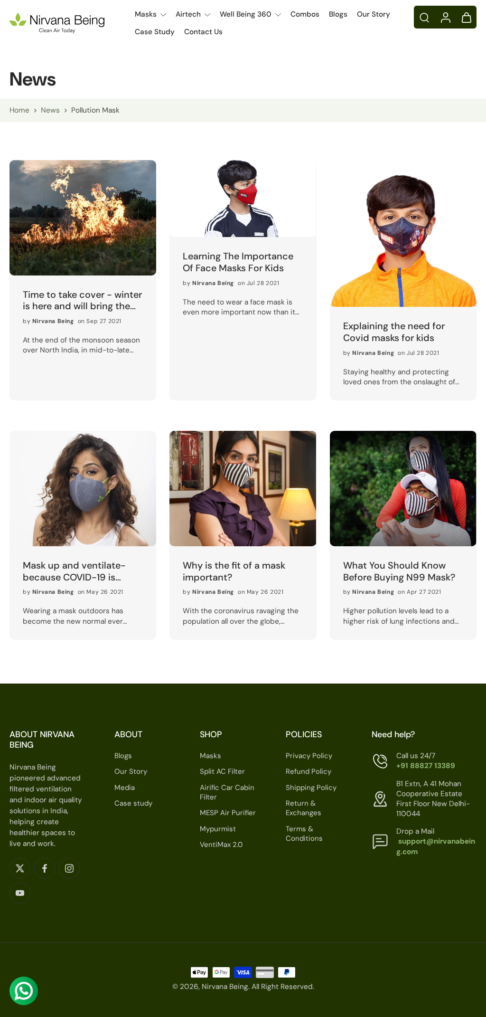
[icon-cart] (466, 17)
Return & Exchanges (303, 808)
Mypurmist (218, 829)
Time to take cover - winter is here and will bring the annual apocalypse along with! (82, 300)
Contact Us (203, 32)
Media (124, 787)
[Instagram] (69, 868)
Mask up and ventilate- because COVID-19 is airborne (74, 571)
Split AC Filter (222, 772)
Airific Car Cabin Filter (227, 792)
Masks (146, 14)
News (50, 110)
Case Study (155, 32)
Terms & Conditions (304, 834)
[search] (424, 17)
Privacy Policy (309, 755)
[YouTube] (19, 893)
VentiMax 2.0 (221, 844)
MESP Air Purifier (228, 812)
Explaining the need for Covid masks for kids (394, 331)
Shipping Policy (311, 787)
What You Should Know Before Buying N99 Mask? (399, 571)
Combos (304, 14)
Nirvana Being (225, 986)
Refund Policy (308, 772)
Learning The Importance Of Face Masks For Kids (238, 262)
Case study (133, 803)
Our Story (373, 14)
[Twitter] (19, 868)
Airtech (188, 14)
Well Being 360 (245, 14)
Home (19, 110)
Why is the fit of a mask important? (234, 571)
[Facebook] (44, 868)
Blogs (338, 14)
